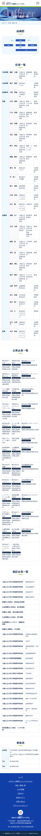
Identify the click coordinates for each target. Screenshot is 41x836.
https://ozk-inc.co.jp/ (28, 378)
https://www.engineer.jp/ (29, 365)
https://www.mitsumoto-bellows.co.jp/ (6, 522)
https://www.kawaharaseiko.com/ (16, 397)
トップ (3, 23)
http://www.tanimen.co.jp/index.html (6, 488)
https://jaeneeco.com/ (29, 484)
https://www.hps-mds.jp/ (29, 501)
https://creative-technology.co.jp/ (6, 416)
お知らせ (20, 793)
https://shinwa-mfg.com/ (30, 442)
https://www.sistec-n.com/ (30, 429)
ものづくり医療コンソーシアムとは (20, 781)
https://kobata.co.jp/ (28, 408)
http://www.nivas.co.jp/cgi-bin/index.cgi (16, 488)
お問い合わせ (20, 801)
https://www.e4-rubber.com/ (6, 537)
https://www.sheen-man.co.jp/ (16, 431)
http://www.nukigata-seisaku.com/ (16, 414)
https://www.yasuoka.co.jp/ (16, 520)
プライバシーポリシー (20, 805)
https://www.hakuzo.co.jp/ (6, 505)
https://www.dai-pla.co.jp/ (30, 451)
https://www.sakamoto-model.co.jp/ (6, 431)
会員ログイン (20, 797)
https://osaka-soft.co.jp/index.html (6, 382)
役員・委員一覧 (20, 785)
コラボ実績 (20, 789)
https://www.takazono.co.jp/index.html (16, 473)
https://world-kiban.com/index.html (6, 556)
